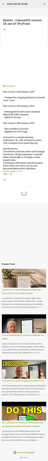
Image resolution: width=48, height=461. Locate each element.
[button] (4, 29)
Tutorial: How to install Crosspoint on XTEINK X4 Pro (23, 381)
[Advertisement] (24, 59)
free (5, 174)
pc (11, 174)
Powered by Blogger (25, 452)
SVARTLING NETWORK (17, 4)
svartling (25, 457)
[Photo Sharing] (9, 86)
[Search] (44, 4)
